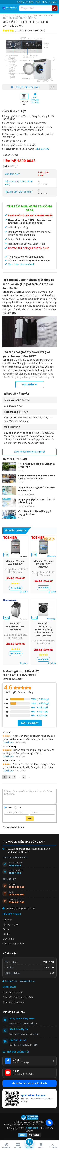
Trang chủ (6, 15)
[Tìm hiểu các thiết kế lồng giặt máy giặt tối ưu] (9, 514)
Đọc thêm (28, 384)
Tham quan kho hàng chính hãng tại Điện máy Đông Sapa (36, 477)
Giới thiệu (7, 919)
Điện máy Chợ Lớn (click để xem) (19, 183)
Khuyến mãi (8, 938)
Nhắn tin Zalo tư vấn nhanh (31, 1083)
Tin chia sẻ (29, 494)
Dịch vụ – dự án (10, 924)
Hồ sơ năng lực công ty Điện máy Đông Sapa (36, 465)
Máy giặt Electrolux (34, 15)
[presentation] (4, 59)
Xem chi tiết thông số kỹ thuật (29, 451)
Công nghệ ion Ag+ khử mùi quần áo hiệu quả (36, 489)
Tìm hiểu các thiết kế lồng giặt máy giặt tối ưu (35, 513)
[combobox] (38, 8)
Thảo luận (7, 742)
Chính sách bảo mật (12, 992)
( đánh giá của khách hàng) (30, 30)
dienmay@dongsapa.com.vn (20, 908)
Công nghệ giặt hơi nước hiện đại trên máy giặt (36, 501)
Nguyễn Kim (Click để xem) (18, 191)
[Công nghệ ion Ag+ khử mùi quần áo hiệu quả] (9, 490)
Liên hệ (6, 933)
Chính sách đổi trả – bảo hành (17, 997)
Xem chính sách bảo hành (21, 264)
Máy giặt (18, 15)
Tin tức (21, 470)
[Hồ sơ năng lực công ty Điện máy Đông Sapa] (9, 466)
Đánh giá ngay (29, 722)
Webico (29, 1130)
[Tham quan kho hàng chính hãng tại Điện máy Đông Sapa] (9, 478)
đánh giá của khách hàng (18, 692)
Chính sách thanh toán (13, 1001)
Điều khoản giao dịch (13, 943)
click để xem (42, 148)
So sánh (24, 591)
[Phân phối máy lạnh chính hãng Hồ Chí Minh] (9, 8)
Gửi (30, 818)
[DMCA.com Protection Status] (29, 1136)
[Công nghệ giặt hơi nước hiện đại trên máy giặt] (9, 502)
